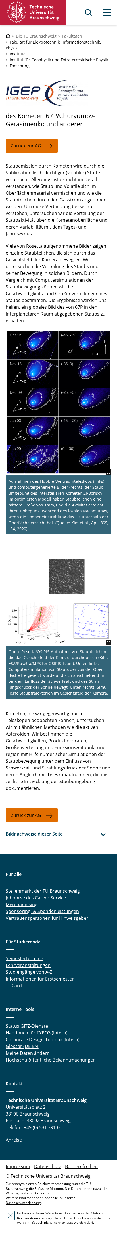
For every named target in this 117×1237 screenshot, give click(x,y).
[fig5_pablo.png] (58, 601)
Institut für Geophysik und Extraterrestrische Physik (59, 59)
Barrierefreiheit (81, 1166)
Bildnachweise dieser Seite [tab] (34, 834)
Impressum (18, 1166)
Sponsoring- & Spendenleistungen (42, 911)
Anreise (14, 1140)
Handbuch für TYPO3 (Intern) (37, 1033)
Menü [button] (107, 13)
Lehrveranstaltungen (28, 965)
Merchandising (21, 904)
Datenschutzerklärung (23, 1202)
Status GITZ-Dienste (27, 1026)
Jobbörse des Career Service (36, 898)
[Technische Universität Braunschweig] (33, 12)
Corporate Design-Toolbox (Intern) (43, 1039)
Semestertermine (24, 958)
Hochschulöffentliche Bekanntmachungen (51, 1060)
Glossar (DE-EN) (22, 1046)
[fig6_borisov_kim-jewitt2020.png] (58, 402)
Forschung (20, 65)
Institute (18, 53)
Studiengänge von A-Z (29, 972)
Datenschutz (47, 1166)
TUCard (14, 985)
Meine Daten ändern (28, 1053)
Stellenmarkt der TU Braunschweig (43, 891)
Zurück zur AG (26, 146)
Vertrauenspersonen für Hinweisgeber (47, 918)
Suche (88, 12)
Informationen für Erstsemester (40, 979)
